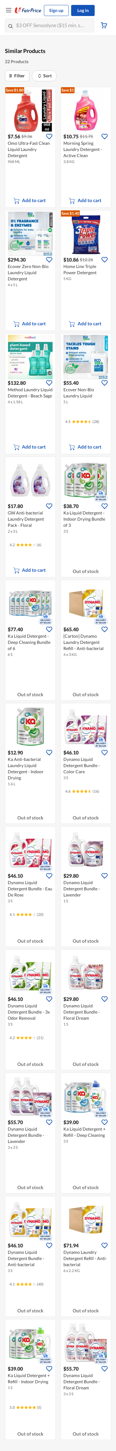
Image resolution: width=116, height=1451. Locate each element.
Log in (83, 10)
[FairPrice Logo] (28, 10)
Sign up (56, 10)
